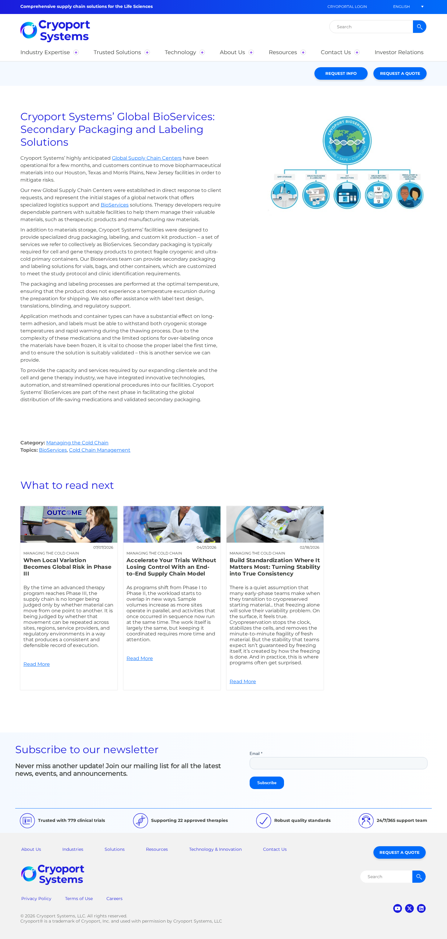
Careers (114, 898)
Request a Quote (400, 73)
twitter (409, 908)
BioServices (115, 205)
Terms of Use (79, 898)
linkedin (421, 908)
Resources (157, 849)
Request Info (341, 73)
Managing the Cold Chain (77, 443)
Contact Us (275, 849)
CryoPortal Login (347, 6)
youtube (397, 908)
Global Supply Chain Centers (147, 158)
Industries (72, 849)
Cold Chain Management (99, 450)
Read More (68, 598)
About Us (31, 849)
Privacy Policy (36, 898)
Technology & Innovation (215, 849)
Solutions (115, 849)
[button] (401, 7)
